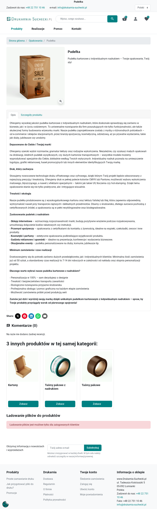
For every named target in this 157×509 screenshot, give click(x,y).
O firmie (47, 489)
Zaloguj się (86, 484)
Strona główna (17, 40)
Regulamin (49, 484)
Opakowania (35, 40)
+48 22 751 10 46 (35, 7)
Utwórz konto (87, 489)
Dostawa (48, 478)
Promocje (11, 493)
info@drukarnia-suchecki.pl (72, 7)
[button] (124, 19)
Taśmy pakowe (91, 385)
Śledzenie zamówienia (92, 478)
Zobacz (23, 403)
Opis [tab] (13, 114)
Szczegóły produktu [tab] (31, 114)
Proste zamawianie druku (20, 478)
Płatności (48, 494)
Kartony (13, 385)
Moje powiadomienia (91, 494)
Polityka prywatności (54, 499)
